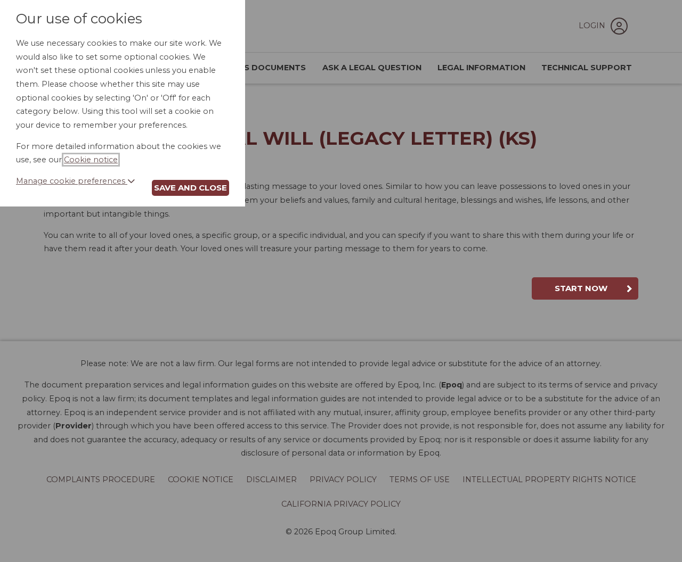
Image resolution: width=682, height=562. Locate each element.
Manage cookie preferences (71, 181)
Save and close (190, 188)
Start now (581, 288)
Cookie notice (91, 159)
